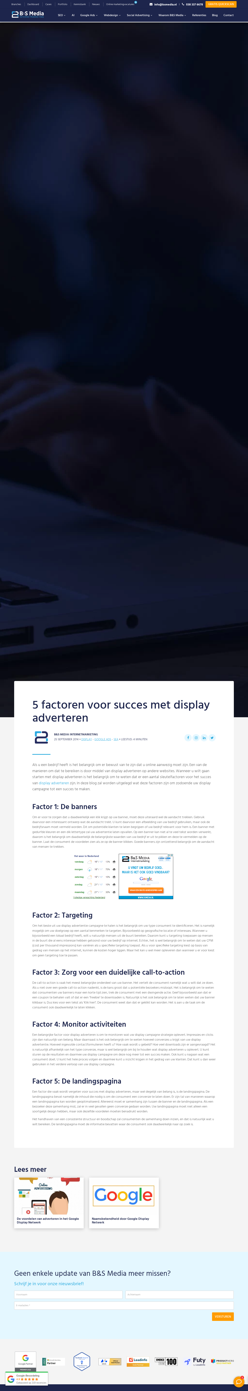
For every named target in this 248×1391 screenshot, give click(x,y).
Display (86, 739)
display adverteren (54, 783)
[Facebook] (188, 737)
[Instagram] (196, 737)
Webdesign (111, 15)
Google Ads (87, 15)
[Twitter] (212, 737)
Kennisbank (80, 4)
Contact (228, 15)
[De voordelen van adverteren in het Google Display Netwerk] (49, 1196)
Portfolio (62, 4)
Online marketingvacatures (120, 4)
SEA (116, 739)
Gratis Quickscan (221, 4)
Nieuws (96, 4)
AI (73, 15)
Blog (215, 15)
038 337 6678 (194, 4)
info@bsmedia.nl (165, 4)
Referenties (199, 15)
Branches (16, 4)
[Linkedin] (204, 737)
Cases (48, 4)
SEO (60, 15)
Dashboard (33, 4)
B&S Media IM (31, 14)
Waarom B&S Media (170, 15)
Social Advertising (138, 15)
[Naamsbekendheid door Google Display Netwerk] (124, 1196)
